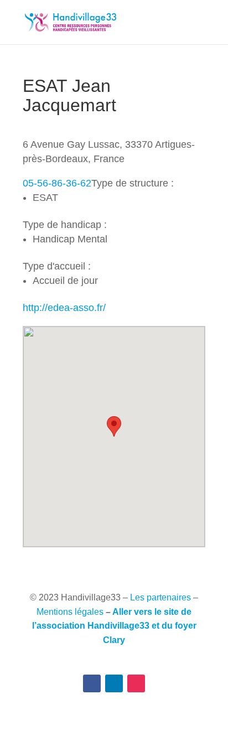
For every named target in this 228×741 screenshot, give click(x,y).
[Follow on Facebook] (92, 683)
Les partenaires (160, 597)
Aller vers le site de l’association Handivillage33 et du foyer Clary (114, 626)
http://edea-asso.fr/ (64, 307)
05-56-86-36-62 (57, 183)
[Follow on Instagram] (136, 683)
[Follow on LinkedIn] (114, 683)
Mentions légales (70, 611)
